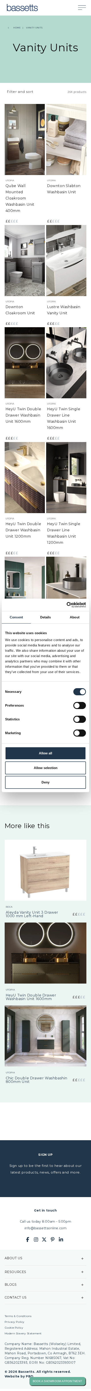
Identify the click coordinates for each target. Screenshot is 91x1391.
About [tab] (75, 617)
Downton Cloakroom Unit (20, 310)
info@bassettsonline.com (46, 1228)
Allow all (45, 753)
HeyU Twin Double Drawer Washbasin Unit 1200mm (23, 530)
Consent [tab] (16, 617)
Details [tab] (45, 617)
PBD (30, 1376)
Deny (45, 782)
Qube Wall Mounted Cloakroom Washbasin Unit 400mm (20, 198)
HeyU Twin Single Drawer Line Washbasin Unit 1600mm (63, 418)
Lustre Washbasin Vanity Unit (63, 310)
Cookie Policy (14, 1327)
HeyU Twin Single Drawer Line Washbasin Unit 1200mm (63, 533)
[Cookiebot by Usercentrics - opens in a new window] (66, 605)
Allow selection (45, 768)
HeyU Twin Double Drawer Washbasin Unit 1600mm (23, 415)
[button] (84, 7)
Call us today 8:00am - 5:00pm (45, 1222)
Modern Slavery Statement (23, 1333)
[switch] (79, 705)
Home (17, 27)
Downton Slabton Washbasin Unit (64, 189)
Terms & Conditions (18, 1316)
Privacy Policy (15, 1321)
